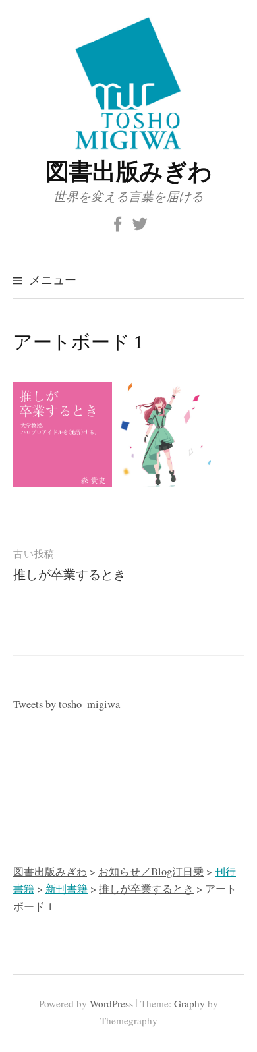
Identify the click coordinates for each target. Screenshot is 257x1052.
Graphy (189, 1003)
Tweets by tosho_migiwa (66, 704)
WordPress (111, 1003)
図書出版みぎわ (128, 170)
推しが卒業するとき (69, 574)
